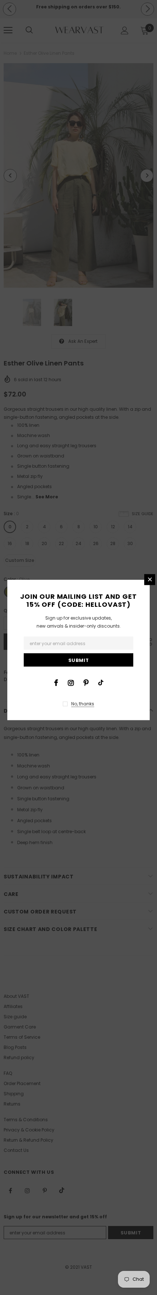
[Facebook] (55, 682)
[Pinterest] (85, 682)
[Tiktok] (100, 682)
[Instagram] (70, 682)
